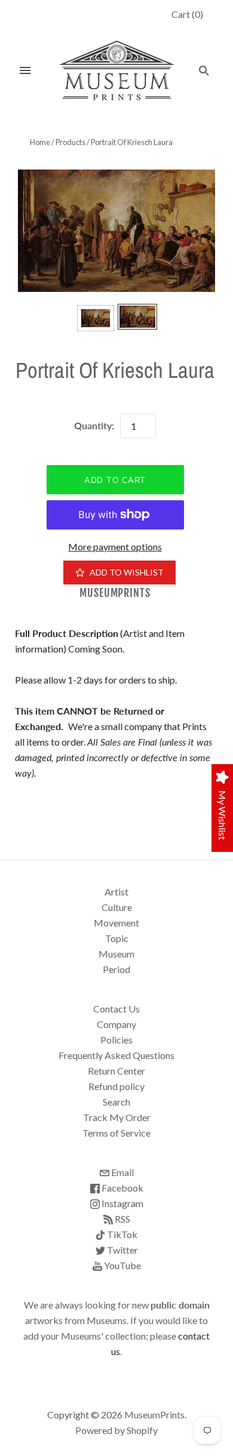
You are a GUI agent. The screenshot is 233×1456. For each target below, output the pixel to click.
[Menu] (25, 70)
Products (70, 142)
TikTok (121, 1234)
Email (121, 1172)
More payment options (115, 546)
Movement (116, 922)
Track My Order (117, 1117)
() (187, 14)
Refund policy (116, 1086)
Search (116, 1101)
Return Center (116, 1070)
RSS (121, 1218)
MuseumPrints (115, 593)
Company (116, 1024)
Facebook (121, 1187)
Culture (117, 907)
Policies (116, 1039)
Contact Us (116, 1008)
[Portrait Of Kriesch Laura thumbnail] (95, 318)
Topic (116, 938)
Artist (116, 891)
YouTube (121, 1265)
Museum (116, 953)
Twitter (121, 1249)
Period (116, 969)
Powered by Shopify (116, 1430)
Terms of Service (116, 1132)
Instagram (121, 1203)
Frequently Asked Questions (116, 1055)
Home (40, 142)
